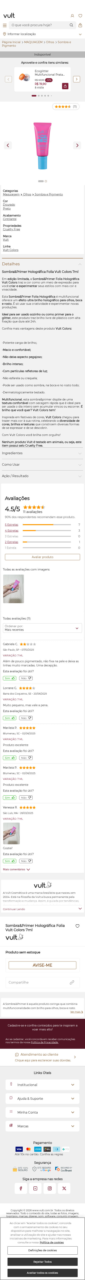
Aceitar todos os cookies (42, 1272)
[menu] (5, 25)
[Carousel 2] (46, 181)
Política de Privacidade (45, 1042)
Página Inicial (11, 42)
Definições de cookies (42, 1250)
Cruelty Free (11, 229)
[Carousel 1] (41, 181)
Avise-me (42, 965)
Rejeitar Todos (42, 1261)
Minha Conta (27, 1112)
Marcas (22, 1126)
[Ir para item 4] (45, 96)
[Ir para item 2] (39, 96)
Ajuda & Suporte (30, 1099)
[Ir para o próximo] (77, 145)
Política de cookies (52, 1242)
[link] (42, 79)
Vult (6, 240)
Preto (7, 208)
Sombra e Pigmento (49, 194)
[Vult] (9, 16)
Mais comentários (14, 869)
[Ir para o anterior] (8, 145)
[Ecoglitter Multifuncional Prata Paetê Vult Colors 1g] (24, 79)
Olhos (50, 42)
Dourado (9, 204)
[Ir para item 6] (51, 95)
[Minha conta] (72, 16)
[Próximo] (76, 79)
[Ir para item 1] (34, 96)
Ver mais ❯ (76, 1011)
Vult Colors (10, 250)
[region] (42, 1248)
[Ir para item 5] (48, 96)
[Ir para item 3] (42, 96)
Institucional (27, 1085)
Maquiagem (33, 42)
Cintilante (9, 219)
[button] (65, 86)
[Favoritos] (80, 16)
